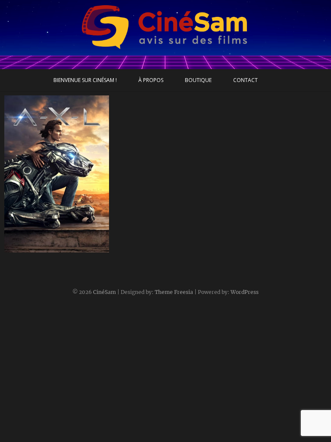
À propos (150, 80)
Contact (245, 80)
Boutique (198, 80)
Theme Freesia (174, 292)
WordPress (245, 292)
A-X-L (21, 248)
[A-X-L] (56, 174)
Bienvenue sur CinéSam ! (85, 80)
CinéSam (104, 292)
